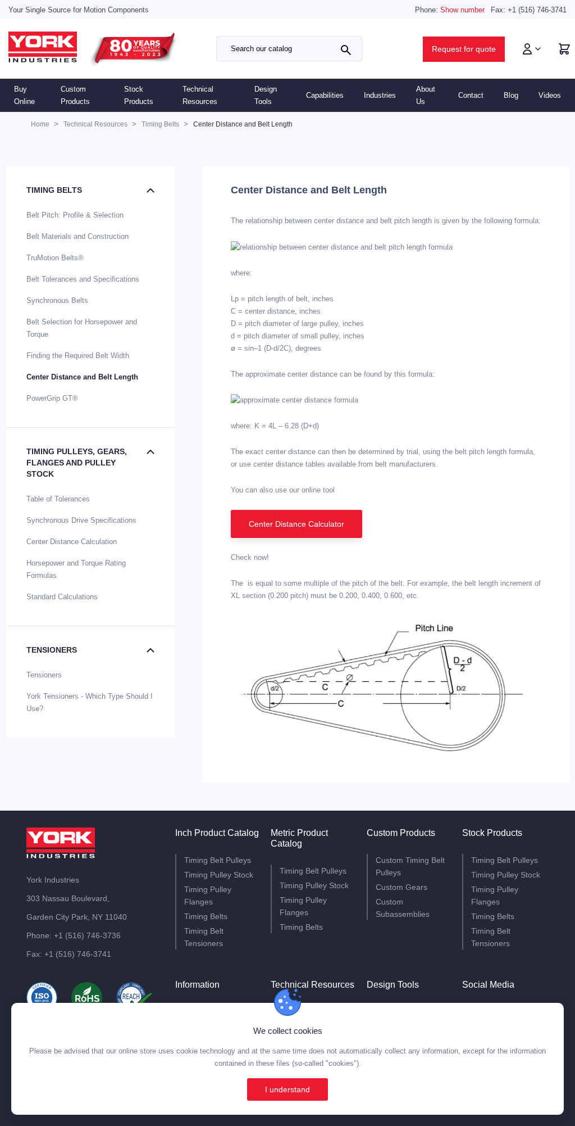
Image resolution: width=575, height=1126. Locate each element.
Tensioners (51, 649)
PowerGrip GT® (52, 398)
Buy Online (24, 95)
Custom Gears (401, 887)
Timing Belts (54, 190)
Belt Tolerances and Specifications (82, 279)
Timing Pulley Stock (218, 874)
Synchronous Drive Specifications (81, 520)
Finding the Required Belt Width (77, 355)
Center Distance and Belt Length (82, 377)
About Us (425, 95)
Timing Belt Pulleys (217, 860)
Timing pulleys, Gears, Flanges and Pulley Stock (76, 462)
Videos (550, 95)
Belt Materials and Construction (77, 236)
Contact (470, 95)
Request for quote (464, 48)
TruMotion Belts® (55, 258)
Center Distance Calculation (71, 541)
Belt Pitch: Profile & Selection (75, 215)
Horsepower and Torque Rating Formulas (76, 569)
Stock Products (138, 95)
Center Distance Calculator (296, 523)
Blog (511, 95)
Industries (380, 95)
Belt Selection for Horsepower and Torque (81, 328)
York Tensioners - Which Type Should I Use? (89, 702)
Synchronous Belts (57, 300)
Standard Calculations (62, 597)
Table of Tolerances (58, 499)
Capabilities (325, 95)
